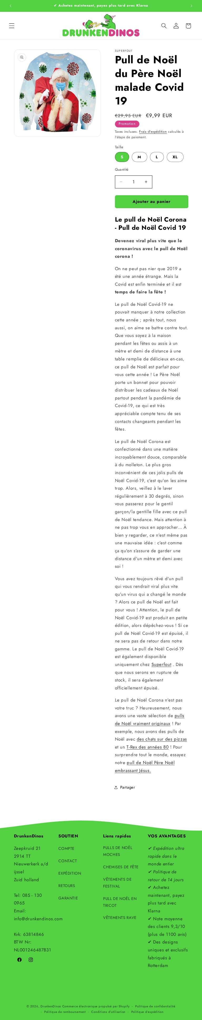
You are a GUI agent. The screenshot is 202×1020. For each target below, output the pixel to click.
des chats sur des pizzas (162, 739)
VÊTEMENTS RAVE (120, 918)
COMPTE (66, 848)
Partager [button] (127, 787)
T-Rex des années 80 (148, 747)
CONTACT (67, 861)
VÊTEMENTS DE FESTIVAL (117, 882)
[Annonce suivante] (191, 6)
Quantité (122, 169)
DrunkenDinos (51, 1006)
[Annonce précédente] (10, 6)
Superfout (161, 664)
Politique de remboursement (65, 1012)
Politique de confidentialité (155, 1006)
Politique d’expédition (147, 1012)
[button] (12, 26)
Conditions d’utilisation (108, 1012)
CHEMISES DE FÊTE (121, 867)
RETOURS (66, 886)
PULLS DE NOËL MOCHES (117, 851)
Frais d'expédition (153, 131)
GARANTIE (68, 898)
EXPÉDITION (69, 873)
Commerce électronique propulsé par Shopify (96, 1006)
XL (175, 157)
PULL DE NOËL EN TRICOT (120, 902)
